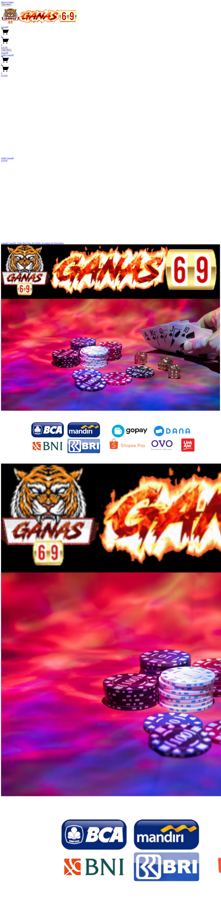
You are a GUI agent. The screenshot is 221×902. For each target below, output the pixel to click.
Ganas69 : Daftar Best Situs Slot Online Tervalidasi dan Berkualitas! (36, 243)
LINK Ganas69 (7, 55)
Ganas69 (4, 27)
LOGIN (4, 47)
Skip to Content (7, 2)
